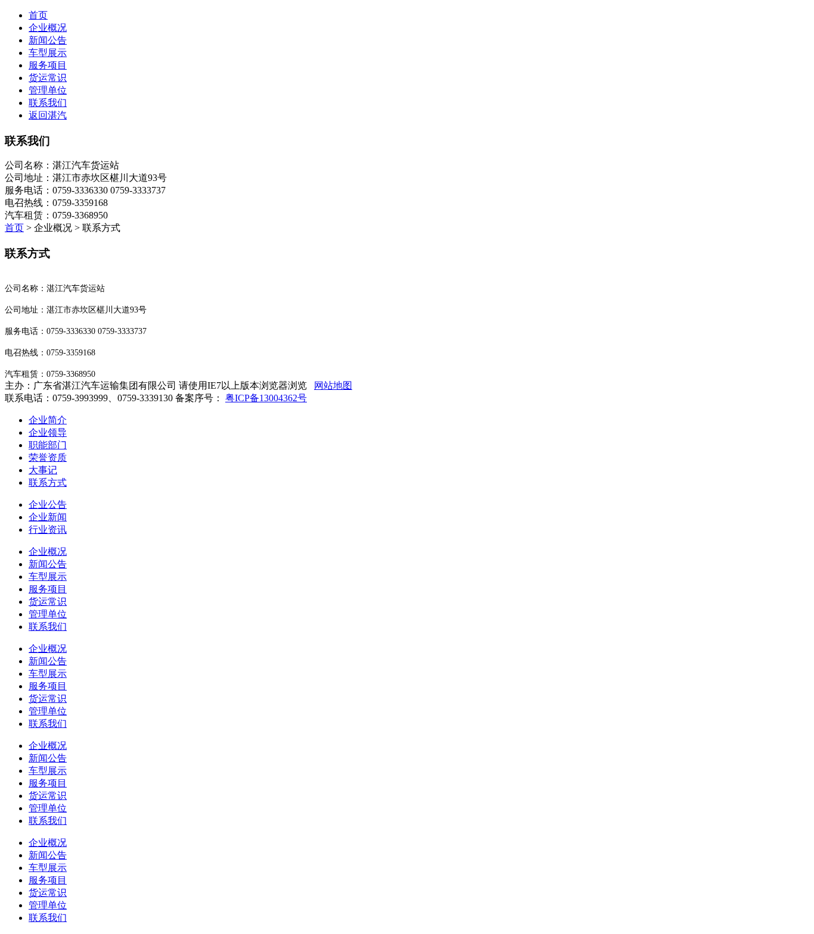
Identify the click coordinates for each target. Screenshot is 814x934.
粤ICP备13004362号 (266, 398)
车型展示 (48, 576)
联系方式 (48, 482)
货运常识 (48, 601)
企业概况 (48, 551)
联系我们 (48, 626)
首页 (38, 15)
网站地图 (333, 385)
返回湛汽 (48, 115)
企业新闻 (48, 517)
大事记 (43, 470)
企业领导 (48, 432)
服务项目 (48, 589)
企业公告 (48, 504)
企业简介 (48, 420)
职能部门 (48, 445)
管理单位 (48, 614)
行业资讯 (48, 529)
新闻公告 (48, 564)
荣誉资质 (48, 457)
